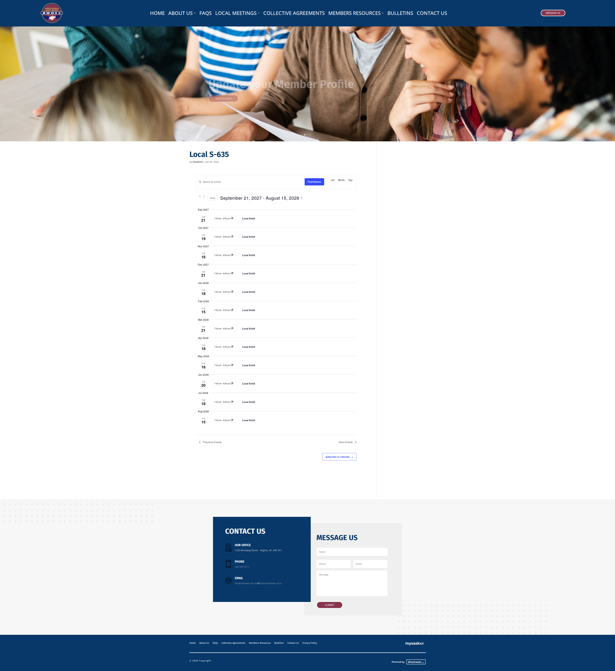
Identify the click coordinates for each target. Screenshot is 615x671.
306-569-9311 (242, 566)
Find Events (314, 181)
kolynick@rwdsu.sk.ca (271, 583)
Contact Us (432, 13)
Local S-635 (248, 218)
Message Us (553, 12)
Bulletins (400, 13)
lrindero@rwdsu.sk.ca (245, 583)
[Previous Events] (200, 196)
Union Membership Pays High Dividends (283, 75)
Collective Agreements (294, 13)
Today (212, 197)
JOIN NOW (221, 99)
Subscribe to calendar (338, 456)
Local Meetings (236, 13)
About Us (180, 13)
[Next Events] (204, 196)
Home (157, 13)
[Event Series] (232, 218)
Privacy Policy (309, 642)
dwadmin (198, 161)
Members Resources (354, 13)
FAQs (205, 13)
